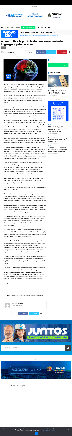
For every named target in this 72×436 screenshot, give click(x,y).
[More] (69, 52)
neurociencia (27, 295)
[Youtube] (49, 27)
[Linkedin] (45, 27)
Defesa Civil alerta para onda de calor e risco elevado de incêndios (57, 92)
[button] (69, 32)
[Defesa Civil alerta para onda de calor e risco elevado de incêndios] (58, 81)
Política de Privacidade (49, 430)
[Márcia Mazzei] (2, 52)
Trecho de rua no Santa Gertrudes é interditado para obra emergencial (41, 35)
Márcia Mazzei (10, 52)
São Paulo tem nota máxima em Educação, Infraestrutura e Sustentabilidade (57, 128)
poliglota (33, 295)
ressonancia (40, 295)
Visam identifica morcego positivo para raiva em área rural (58, 139)
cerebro (13, 295)
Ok (36, 433)
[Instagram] (42, 27)
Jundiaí (50, 135)
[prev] (67, 36)
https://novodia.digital (17, 305)
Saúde (3, 47)
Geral (49, 88)
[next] (70, 36)
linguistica (19, 295)
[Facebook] (38, 27)
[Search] (68, 348)
